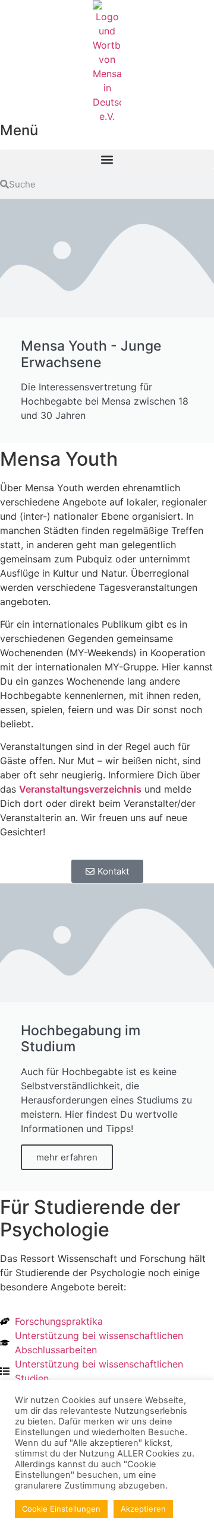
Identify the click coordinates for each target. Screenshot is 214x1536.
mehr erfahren (66, 1157)
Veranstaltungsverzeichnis (80, 789)
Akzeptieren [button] (143, 1508)
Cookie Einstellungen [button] (61, 1508)
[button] (107, 159)
